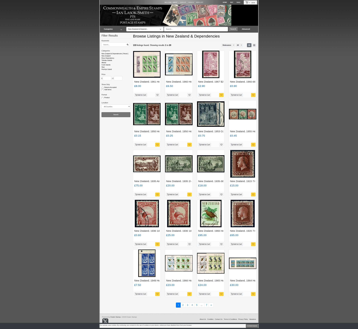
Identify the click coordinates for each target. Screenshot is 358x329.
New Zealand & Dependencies (112, 53)
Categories (106, 51)
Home (225, 2)
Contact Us (218, 319)
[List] (254, 45)
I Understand (252, 326)
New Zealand (106, 56)
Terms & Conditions (230, 319)
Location (105, 103)
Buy (231, 2)
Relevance (227, 45)
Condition (210, 319)
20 (238, 45)
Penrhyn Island (107, 69)
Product (107, 97)
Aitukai (104, 62)
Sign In (191, 2)
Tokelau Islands (107, 60)
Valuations (252, 319)
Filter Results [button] (110, 35)
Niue (103, 67)
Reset (125, 53)
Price (103, 74)
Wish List (199, 2)
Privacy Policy (243, 319)
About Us (203, 319)
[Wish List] (157, 95)
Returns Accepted (110, 87)
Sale (238, 2)
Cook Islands (106, 65)
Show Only (106, 85)
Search (233, 29)
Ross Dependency (108, 58)
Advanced (246, 29)
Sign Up (183, 2)
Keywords (105, 41)
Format (104, 95)
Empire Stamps (115, 317)
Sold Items (108, 89)
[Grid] (249, 45)
